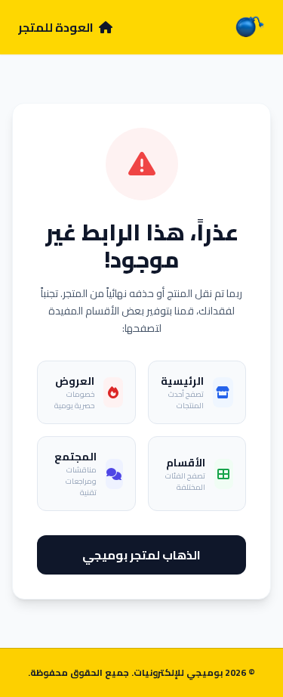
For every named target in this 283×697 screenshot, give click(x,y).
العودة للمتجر (57, 27)
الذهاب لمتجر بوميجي (141, 555)
